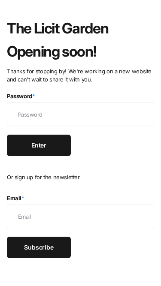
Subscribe (39, 247)
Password (21, 96)
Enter (38, 145)
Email (15, 198)
